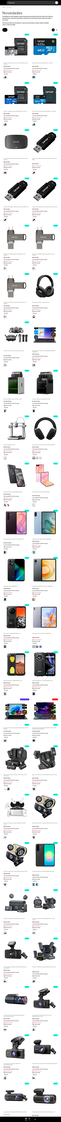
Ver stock (6, 73)
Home (3, 7)
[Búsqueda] (56, 2)
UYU (29, 1120)
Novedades (9, 7)
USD (26, 1120)
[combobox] (31, 2)
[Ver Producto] (45, 335)
